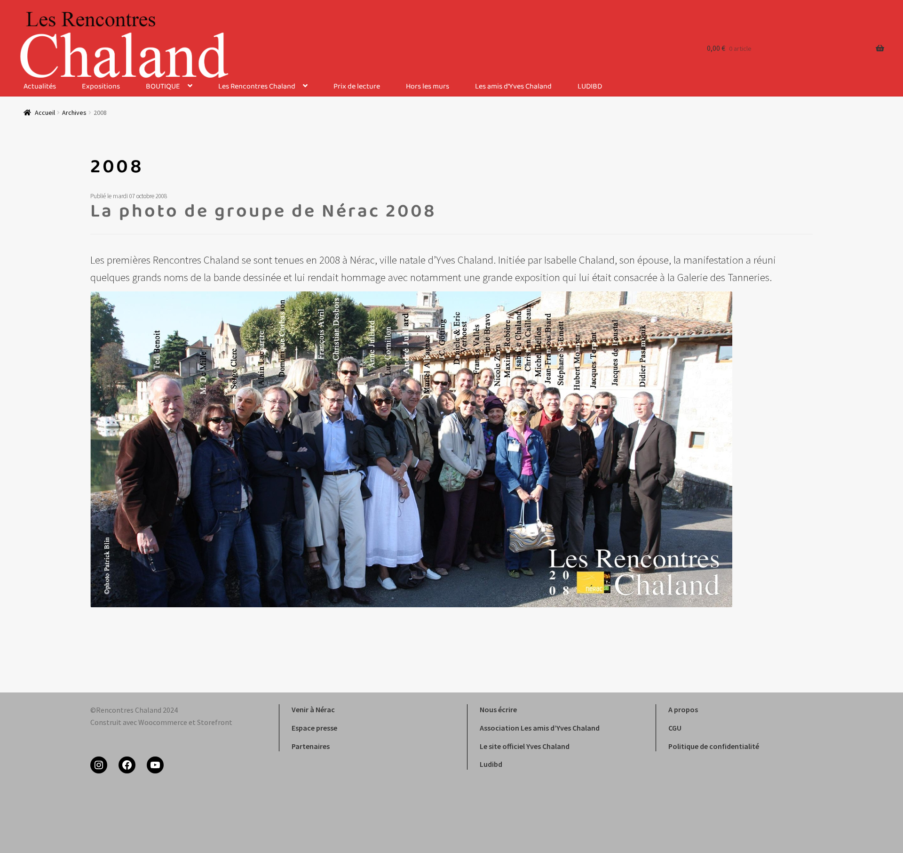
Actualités (40, 86)
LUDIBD (590, 86)
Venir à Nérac (313, 709)
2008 (116, 168)
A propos (683, 709)
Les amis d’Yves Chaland (513, 86)
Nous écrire (498, 709)
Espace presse (314, 727)
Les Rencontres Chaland (256, 86)
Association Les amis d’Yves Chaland (540, 727)
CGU (674, 727)
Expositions (101, 86)
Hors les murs (427, 86)
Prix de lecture (356, 86)
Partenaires (311, 746)
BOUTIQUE (163, 86)
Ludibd (491, 764)
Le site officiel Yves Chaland (525, 746)
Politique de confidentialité (713, 746)
